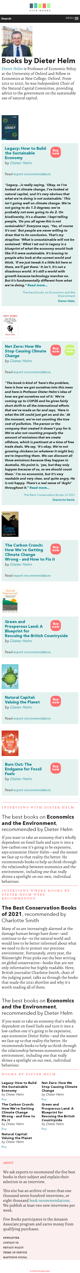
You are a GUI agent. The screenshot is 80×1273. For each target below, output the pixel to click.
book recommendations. (50, 1200)
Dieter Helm (12, 68)
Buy (4, 1099)
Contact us (11, 1242)
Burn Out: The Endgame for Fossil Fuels (23, 769)
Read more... (37, 285)
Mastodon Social (15, 1257)
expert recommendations (32, 174)
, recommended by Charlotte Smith (40, 947)
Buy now (55, 152)
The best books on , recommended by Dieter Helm (40, 849)
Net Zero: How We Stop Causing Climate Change (25, 351)
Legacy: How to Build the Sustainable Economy (25, 153)
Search (6, 18)
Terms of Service (15, 1252)
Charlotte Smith (63, 500)
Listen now (70, 350)
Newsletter (11, 1237)
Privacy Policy (13, 1247)
